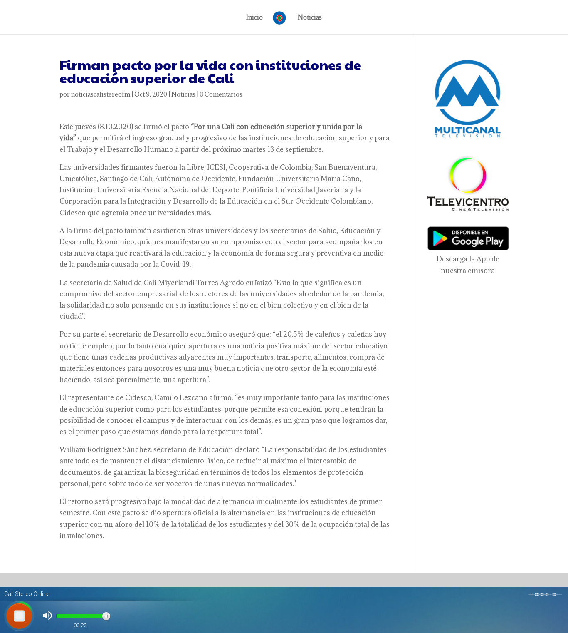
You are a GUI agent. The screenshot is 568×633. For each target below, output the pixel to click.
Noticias (310, 18)
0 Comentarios (221, 94)
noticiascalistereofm (100, 94)
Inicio (254, 18)
